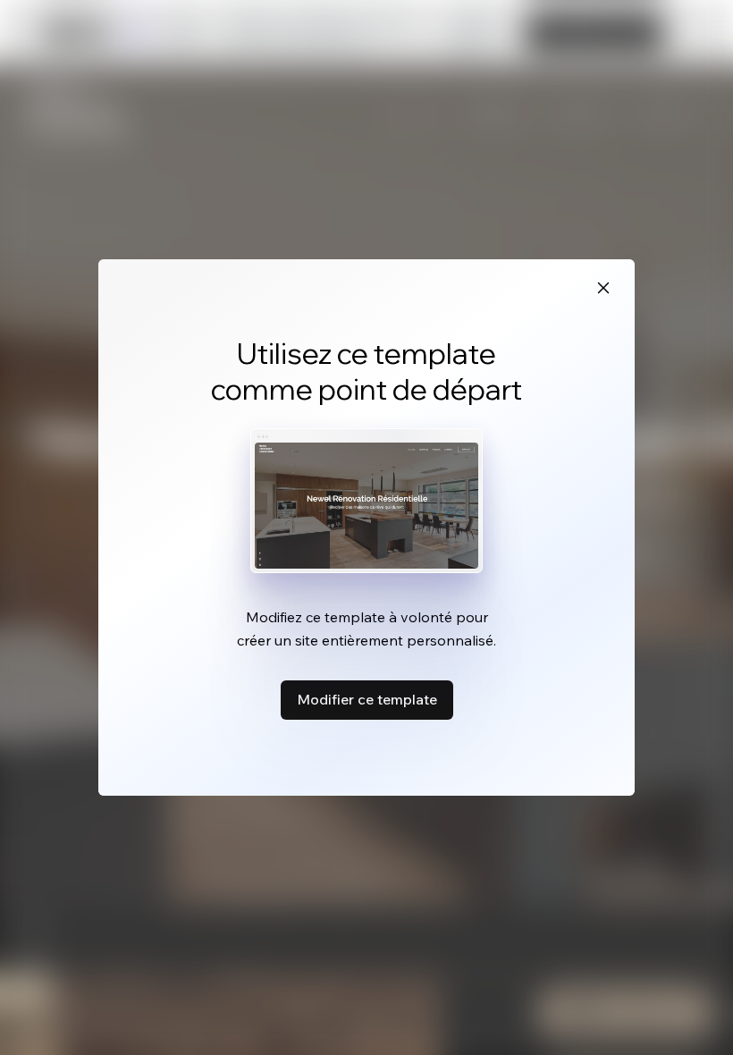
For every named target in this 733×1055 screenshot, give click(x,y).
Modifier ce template (367, 699)
